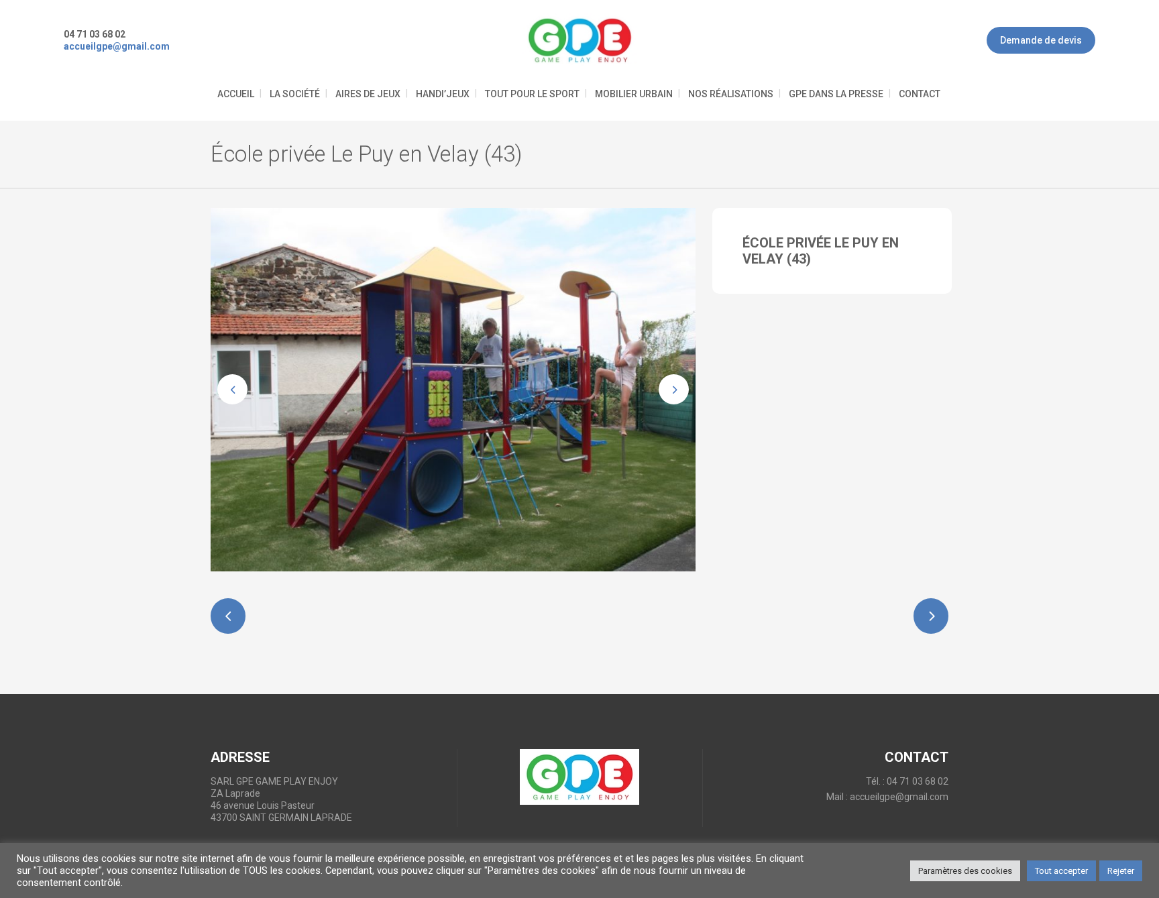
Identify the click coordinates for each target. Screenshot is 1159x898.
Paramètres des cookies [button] (965, 871)
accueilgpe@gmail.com (899, 796)
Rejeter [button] (1120, 871)
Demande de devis (1041, 40)
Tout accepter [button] (1061, 871)
